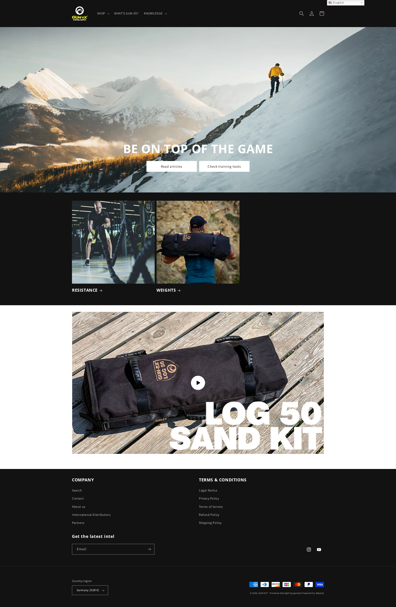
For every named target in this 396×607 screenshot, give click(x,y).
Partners (78, 523)
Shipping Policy (210, 523)
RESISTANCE (85, 290)
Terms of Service (211, 507)
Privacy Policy (209, 498)
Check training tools (224, 166)
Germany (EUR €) (88, 590)
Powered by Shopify (313, 593)
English (338, 2)
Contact (78, 498)
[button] (102, 13)
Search (77, 490)
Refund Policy (209, 515)
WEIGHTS (166, 290)
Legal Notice (208, 490)
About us (78, 507)
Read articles (171, 166)
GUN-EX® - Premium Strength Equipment (280, 593)
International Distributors (91, 515)
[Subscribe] (149, 549)
